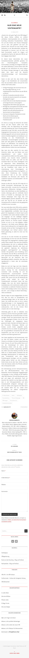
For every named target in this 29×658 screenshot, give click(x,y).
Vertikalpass (4, 552)
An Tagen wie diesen (10, 618)
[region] (14, 645)
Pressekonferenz (5, 398)
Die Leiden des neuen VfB (13, 625)
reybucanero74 (7, 407)
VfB (23, 398)
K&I (2, 618)
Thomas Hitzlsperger (16, 398)
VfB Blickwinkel (5, 581)
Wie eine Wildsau (5, 596)
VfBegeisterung (5, 556)
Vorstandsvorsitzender (7, 403)
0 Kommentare (24, 407)
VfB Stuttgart (5, 400)
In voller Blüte (5, 593)
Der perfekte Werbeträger (13, 621)
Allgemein (14, 22)
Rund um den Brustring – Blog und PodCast (12, 560)
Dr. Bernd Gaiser (5, 395)
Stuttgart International (14, 5)
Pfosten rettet (4, 600)
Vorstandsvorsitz (13, 400)
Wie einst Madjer (5, 607)
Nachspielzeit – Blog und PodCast (10, 563)
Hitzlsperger (19, 395)
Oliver (3, 621)
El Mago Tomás (5, 603)
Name (3, 471)
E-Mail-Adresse (5, 477)
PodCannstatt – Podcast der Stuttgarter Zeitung (13, 578)
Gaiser (13, 395)
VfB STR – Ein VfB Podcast (8, 574)
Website (3, 484)
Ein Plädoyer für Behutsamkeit (14, 628)
